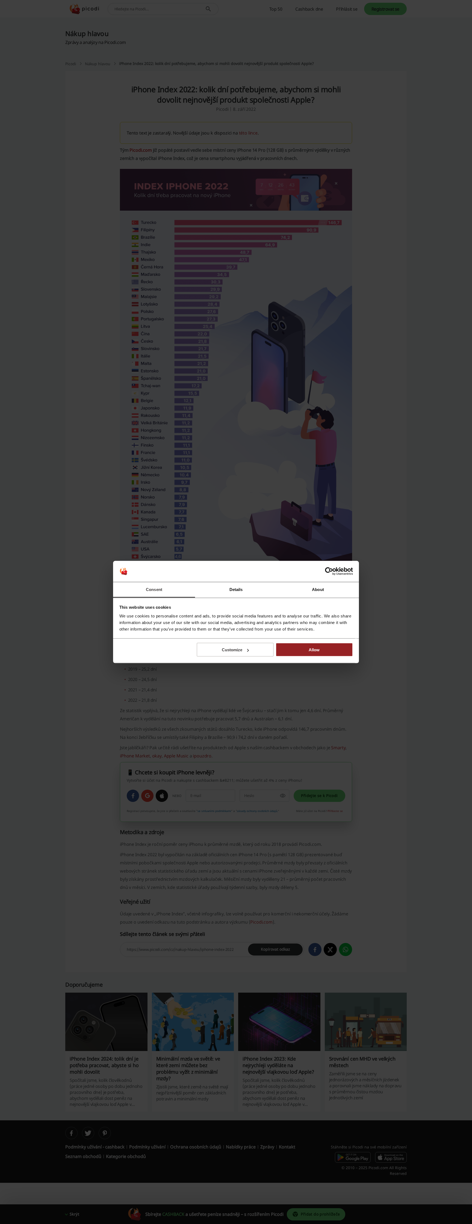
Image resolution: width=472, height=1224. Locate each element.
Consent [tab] (154, 589)
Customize (232, 649)
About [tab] (318, 589)
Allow (314, 649)
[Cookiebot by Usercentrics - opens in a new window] (329, 571)
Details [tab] (236, 589)
